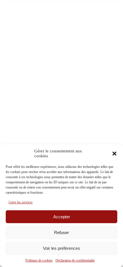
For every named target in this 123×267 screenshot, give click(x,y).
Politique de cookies (39, 260)
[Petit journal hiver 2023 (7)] (61, 72)
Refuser (61, 232)
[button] (114, 153)
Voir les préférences (61, 248)
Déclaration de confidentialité (75, 260)
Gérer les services (21, 202)
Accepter (61, 216)
